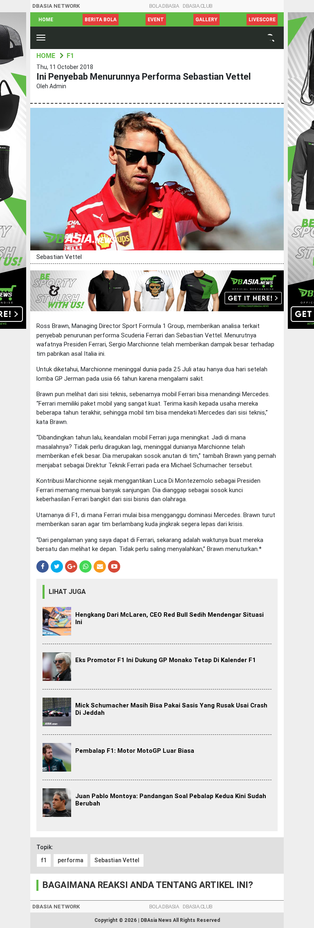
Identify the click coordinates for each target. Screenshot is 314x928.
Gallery (206, 19)
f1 (44, 860)
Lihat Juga (67, 592)
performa (70, 860)
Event (156, 19)
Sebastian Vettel (116, 860)
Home (45, 19)
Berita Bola (101, 19)
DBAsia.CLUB (198, 6)
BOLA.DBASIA (164, 6)
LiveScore (262, 19)
